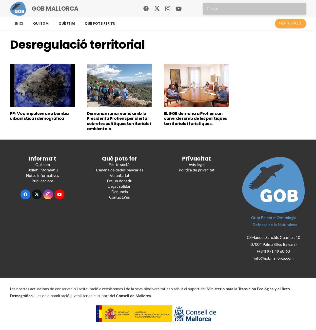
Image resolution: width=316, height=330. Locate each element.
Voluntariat (119, 176)
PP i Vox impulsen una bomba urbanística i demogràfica (39, 116)
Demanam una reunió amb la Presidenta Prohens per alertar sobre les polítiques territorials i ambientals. (119, 121)
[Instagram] (167, 8)
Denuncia (119, 192)
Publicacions (43, 181)
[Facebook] (146, 8)
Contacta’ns (119, 197)
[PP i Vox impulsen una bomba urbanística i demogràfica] (42, 85)
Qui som (42, 165)
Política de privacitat (197, 170)
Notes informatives (42, 176)
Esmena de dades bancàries (119, 170)
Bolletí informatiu (42, 170)
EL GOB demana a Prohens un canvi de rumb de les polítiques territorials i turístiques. (195, 119)
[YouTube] (178, 8)
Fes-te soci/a (120, 165)
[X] (157, 8)
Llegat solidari (120, 186)
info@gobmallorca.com (274, 258)
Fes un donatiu (119, 181)
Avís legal (197, 165)
